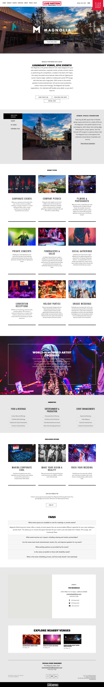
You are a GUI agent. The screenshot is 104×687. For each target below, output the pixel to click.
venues (9, 3)
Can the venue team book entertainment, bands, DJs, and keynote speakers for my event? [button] (52, 542)
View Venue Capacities (88, 143)
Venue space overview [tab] (14, 116)
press (31, 3)
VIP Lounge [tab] (14, 125)
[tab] (52, 522)
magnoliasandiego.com (74, 594)
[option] (22, 199)
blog (35, 3)
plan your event (52, 42)
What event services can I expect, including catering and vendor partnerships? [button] (52, 537)
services (20, 3)
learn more (52, 374)
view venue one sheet (60, 97)
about (26, 3)
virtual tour (52, 101)
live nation (20, 675)
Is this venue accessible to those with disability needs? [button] (52, 552)
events (15, 3)
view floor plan (43, 97)
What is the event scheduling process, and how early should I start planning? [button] (52, 557)
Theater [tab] (13, 121)
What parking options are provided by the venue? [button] (52, 547)
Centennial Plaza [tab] (15, 129)
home (4, 3)
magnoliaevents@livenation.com (52, 667)
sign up (51, 505)
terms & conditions (91, 676)
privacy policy (92, 675)
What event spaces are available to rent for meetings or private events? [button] (52, 522)
